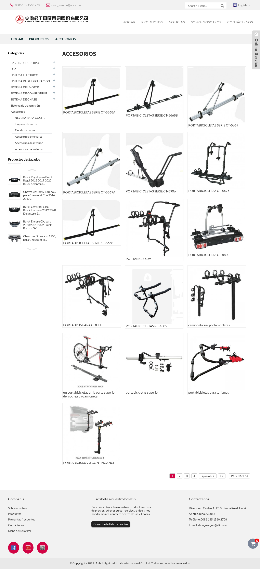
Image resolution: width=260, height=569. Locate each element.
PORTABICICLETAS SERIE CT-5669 (213, 125)
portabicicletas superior (142, 392)
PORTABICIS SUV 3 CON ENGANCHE (90, 462)
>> (221, 476)
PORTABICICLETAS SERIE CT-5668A (89, 112)
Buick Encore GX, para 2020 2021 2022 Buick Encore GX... (37, 225)
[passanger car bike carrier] (216, 361)
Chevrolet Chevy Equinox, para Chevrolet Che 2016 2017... (39, 195)
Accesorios (65, 39)
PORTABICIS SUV (138, 258)
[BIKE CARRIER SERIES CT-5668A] (91, 88)
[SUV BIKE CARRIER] (154, 227)
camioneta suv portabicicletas (209, 325)
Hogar (129, 22)
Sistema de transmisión (25, 105)
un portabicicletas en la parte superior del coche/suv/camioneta (89, 394)
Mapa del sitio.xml (19, 530)
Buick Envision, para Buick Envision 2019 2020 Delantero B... (39, 210)
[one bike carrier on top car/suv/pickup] (91, 361)
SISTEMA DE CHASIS (24, 99)
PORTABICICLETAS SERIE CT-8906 (151, 191)
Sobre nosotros (206, 22)
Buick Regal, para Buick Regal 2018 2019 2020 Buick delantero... (37, 180)
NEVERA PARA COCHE (30, 117)
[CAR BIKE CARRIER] (91, 294)
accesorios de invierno (29, 149)
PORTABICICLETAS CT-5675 (208, 190)
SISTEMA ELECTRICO (24, 75)
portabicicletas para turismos (208, 392)
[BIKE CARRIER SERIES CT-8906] (154, 160)
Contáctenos (240, 22)
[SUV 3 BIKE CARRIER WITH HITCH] (91, 431)
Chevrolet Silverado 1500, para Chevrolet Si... (39, 237)
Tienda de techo (25, 130)
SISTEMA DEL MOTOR (25, 87)
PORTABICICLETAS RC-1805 (146, 326)
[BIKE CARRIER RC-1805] (154, 294)
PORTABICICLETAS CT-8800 (208, 255)
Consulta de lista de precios (110, 524)
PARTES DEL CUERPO (25, 63)
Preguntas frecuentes (21, 519)
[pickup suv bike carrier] (216, 294)
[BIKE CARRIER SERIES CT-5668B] (154, 90)
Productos (151, 22)
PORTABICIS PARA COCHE (83, 325)
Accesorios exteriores (28, 136)
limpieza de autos (26, 124)
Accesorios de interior (29, 143)
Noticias (177, 22)
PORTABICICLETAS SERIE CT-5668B (152, 115)
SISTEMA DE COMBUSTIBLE (29, 93)
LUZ (13, 69)
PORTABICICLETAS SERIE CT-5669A (89, 192)
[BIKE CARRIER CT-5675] (216, 160)
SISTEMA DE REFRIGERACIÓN (30, 81)
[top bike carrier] (154, 361)
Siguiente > (207, 476)
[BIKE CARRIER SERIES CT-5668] (91, 220)
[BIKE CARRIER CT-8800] (216, 226)
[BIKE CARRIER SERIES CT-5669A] (91, 161)
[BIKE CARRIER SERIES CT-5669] (216, 95)
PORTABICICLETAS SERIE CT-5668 (88, 243)
